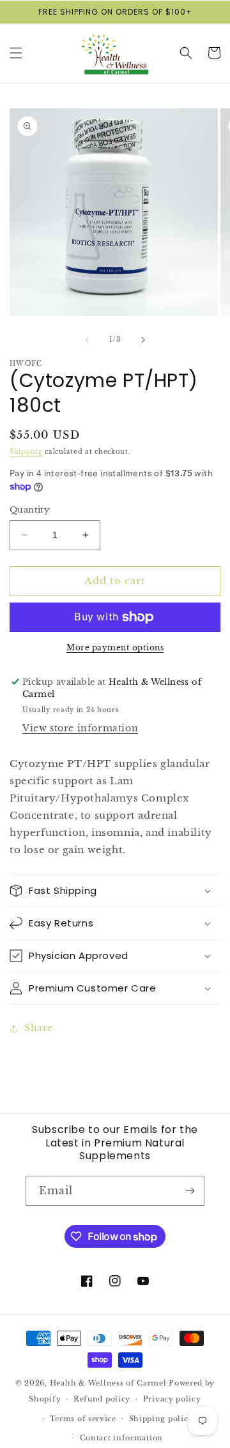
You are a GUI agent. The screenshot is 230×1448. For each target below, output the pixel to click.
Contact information (121, 1437)
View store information (80, 728)
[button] (16, 53)
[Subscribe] (190, 1191)
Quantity (29, 509)
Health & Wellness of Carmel (108, 1383)
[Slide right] (143, 340)
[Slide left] (87, 340)
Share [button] (38, 1028)
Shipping (26, 452)
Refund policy (101, 1398)
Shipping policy (161, 1418)
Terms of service (83, 1418)
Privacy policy (172, 1398)
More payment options (115, 647)
